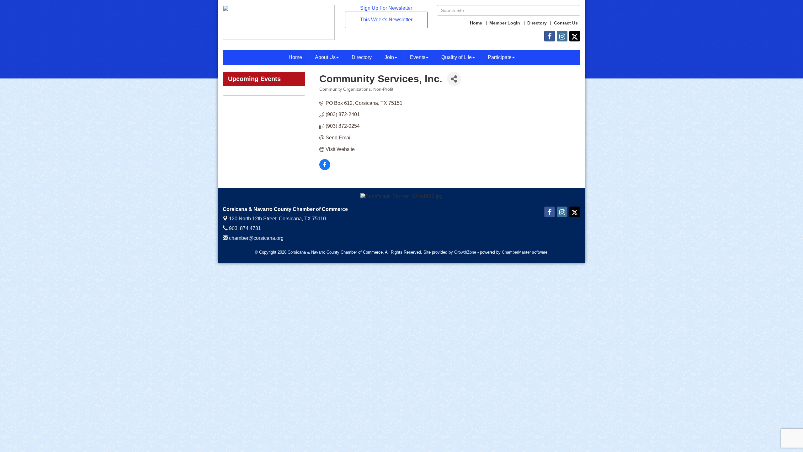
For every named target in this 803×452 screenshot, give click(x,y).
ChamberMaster (516, 252)
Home (295, 57)
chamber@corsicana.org (256, 238)
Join (389, 57)
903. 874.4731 (244, 228)
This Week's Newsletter (386, 19)
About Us (325, 57)
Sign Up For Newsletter (386, 8)
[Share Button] (454, 79)
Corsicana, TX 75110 (277, 218)
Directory (362, 57)
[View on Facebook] (324, 168)
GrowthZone (465, 252)
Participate (500, 57)
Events (417, 57)
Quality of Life (456, 57)
